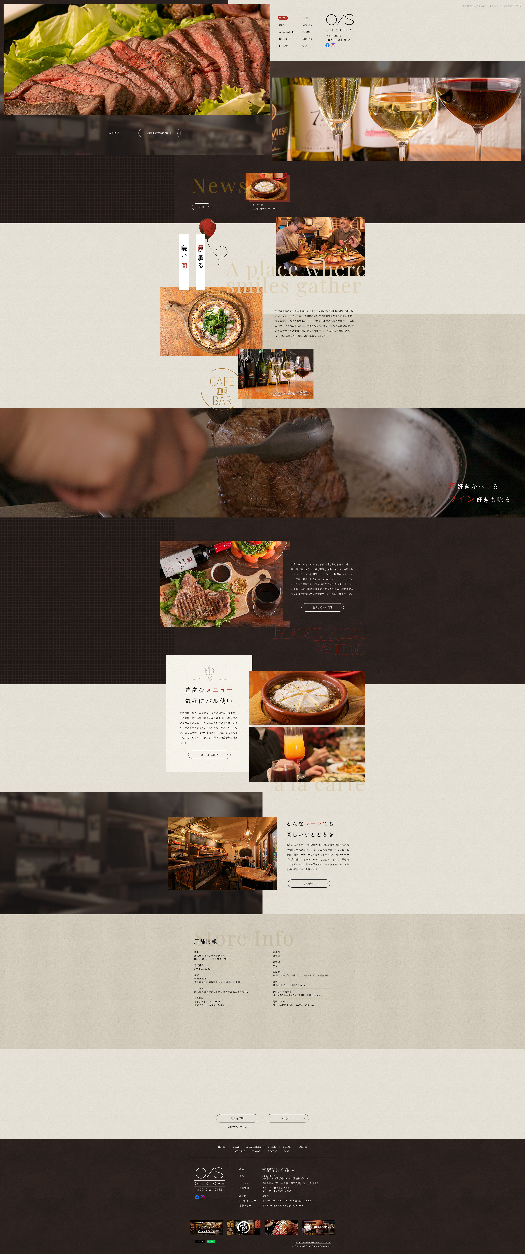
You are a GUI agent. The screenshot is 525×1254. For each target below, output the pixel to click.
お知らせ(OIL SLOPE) (265, 208)
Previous (34, 50)
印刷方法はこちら (237, 1127)
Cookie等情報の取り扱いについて (313, 1242)
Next (239, 50)
